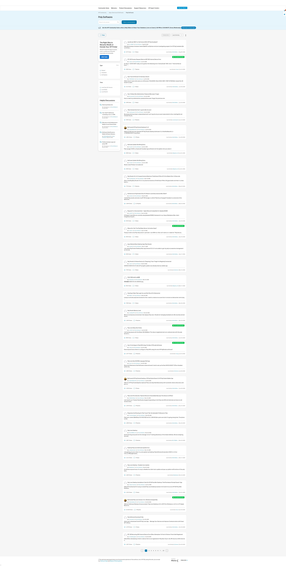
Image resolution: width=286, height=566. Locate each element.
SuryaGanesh (132, 178)
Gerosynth (131, 519)
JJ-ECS (130, 330)
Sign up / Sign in (182, 7)
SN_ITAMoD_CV (132, 432)
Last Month (105, 91)
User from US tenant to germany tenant (138, 76)
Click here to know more (188, 27)
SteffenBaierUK (107, 136)
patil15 (130, 213)
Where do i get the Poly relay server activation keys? (142, 228)
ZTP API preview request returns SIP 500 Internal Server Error (144, 59)
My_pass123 (132, 96)
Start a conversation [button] (129, 22)
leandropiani (132, 112)
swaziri (130, 230)
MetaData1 (131, 467)
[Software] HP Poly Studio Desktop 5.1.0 (138, 127)
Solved (103, 70)
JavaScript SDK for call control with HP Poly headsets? (142, 42)
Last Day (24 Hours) (107, 87)
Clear (117, 65)
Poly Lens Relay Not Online (134, 328)
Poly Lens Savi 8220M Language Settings (138, 361)
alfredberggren (132, 536)
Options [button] (185, 35)
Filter (103, 35)
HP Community (102, 12)
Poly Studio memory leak (134, 310)
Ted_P (177, 509)
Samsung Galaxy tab (107, 104)
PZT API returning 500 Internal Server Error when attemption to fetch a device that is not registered (155, 534)
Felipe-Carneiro (132, 484)
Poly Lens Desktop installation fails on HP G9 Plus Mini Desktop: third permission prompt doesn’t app (154, 482)
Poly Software (114, 107)
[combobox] (109, 22)
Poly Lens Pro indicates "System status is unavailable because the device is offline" (150, 395)
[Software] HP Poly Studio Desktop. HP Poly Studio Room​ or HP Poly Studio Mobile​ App (150, 378)
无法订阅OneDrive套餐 (133, 277)
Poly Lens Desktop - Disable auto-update (138, 465)
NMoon (130, 295)
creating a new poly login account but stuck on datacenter (143, 293)
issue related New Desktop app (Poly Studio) (139, 244)
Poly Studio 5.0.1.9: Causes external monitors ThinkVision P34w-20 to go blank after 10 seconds (153, 176)
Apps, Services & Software (116, 12)
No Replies (104, 75)
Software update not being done (136, 144)
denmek (131, 195)
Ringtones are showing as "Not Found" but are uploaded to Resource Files (147, 413)
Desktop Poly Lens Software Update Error (138, 447)
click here (104, 57)
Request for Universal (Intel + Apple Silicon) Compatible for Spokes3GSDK (147, 211)
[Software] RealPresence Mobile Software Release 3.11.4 (108, 134)
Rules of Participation (116, 561)
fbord (130, 363)
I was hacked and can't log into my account (139, 110)
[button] (182, 35)
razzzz (130, 263)
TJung (130, 347)
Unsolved (104, 72)
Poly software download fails (135, 517)
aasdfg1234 (132, 312)
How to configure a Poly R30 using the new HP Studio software (144, 345)
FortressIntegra (132, 415)
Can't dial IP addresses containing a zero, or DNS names (108, 114)
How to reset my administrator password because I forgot (143, 94)
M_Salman (176, 269)
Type (101, 65)
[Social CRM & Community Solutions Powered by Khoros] (174, 560)
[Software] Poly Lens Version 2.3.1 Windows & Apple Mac (142, 499)
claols (130, 61)
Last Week (104, 89)
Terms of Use (103, 561)
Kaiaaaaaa (131, 279)
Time (101, 82)
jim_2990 (131, 44)
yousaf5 (131, 246)
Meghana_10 (175, 153)
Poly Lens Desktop (132, 430)
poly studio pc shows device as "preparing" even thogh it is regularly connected (149, 261)
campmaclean (132, 450)
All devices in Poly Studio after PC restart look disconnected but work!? (147, 193)
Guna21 (131, 146)
